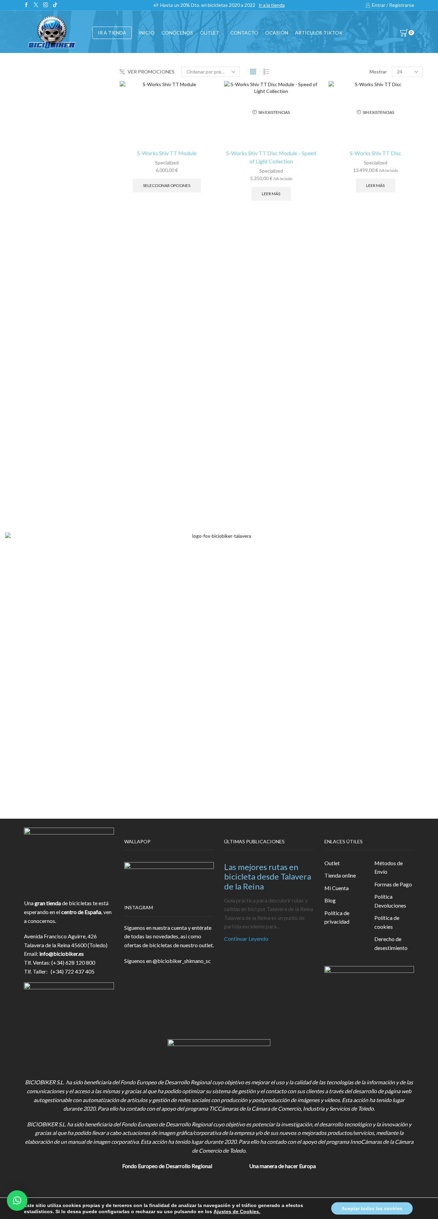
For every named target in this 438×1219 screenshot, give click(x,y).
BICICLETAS (343, 141)
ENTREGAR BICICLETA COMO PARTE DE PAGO (366, 245)
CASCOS (339, 174)
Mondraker (341, 456)
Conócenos (177, 33)
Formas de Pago (393, 884)
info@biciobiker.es (61, 953)
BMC (334, 375)
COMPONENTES (349, 158)
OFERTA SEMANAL (352, 282)
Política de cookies (386, 922)
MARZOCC (342, 421)
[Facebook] (26, 5)
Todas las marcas (348, 364)
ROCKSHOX (343, 468)
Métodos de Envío (388, 867)
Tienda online (340, 875)
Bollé (334, 387)
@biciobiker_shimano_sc (182, 960)
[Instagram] (45, 5)
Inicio (147, 33)
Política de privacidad (336, 917)
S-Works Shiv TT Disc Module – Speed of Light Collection (271, 157)
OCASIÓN (276, 33)
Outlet (332, 863)
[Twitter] (36, 5)
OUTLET (209, 33)
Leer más (271, 193)
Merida (337, 444)
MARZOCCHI (345, 433)
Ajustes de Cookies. (237, 1211)
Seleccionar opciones (166, 185)
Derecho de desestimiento (391, 943)
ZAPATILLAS (344, 191)
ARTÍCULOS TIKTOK (354, 315)
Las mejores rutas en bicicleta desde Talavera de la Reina (267, 877)
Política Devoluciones (390, 901)
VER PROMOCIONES (151, 72)
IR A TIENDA (112, 33)
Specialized (167, 162)
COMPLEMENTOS (351, 224)
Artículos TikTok (319, 33)
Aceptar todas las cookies (372, 1208)
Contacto (244, 33)
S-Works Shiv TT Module (166, 153)
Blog (330, 900)
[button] (17, 1200)
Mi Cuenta (336, 888)
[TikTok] (55, 5)
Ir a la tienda (272, 5)
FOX (333, 207)
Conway (338, 398)
